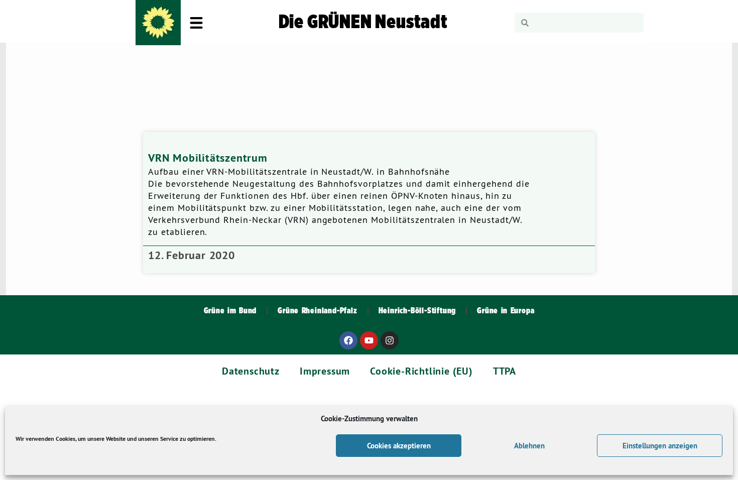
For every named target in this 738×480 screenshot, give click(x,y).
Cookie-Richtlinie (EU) (421, 371)
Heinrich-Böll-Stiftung (417, 311)
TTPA (504, 371)
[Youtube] (369, 340)
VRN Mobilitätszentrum (208, 157)
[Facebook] (348, 340)
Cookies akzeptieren (399, 445)
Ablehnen (529, 445)
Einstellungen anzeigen (660, 445)
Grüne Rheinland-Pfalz (317, 311)
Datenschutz (251, 371)
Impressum (325, 371)
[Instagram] (390, 340)
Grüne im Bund (230, 311)
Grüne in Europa (505, 311)
